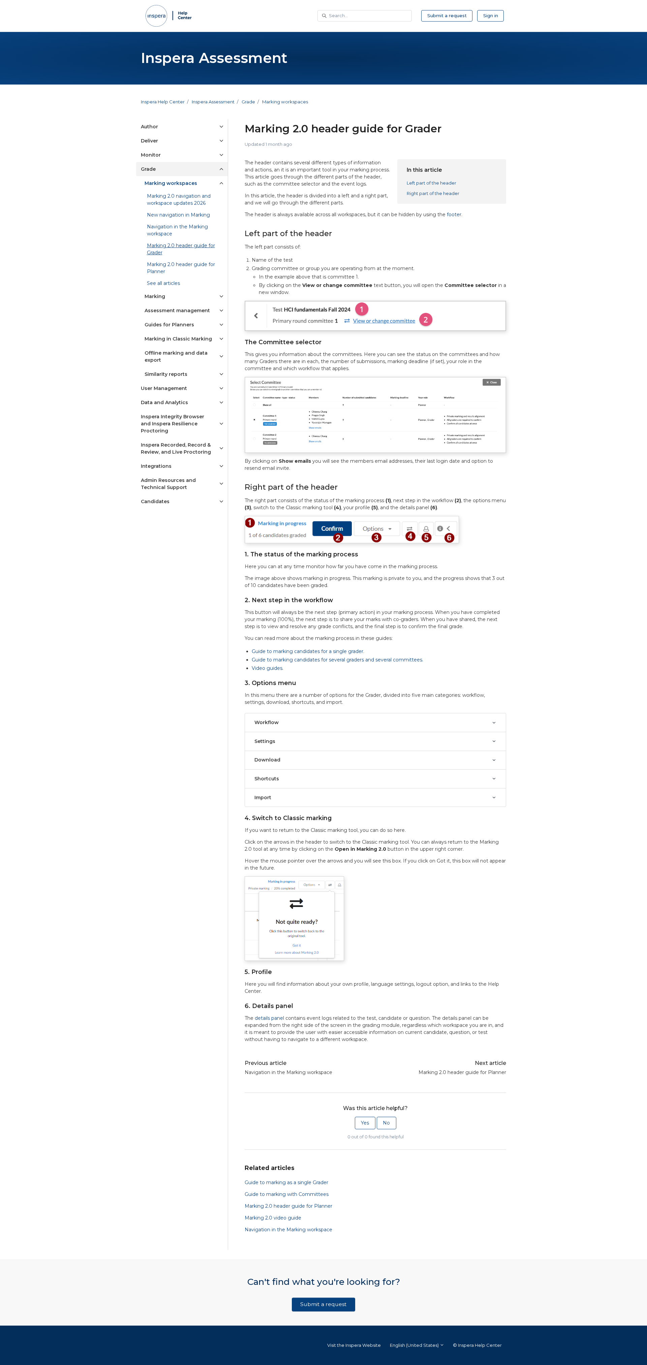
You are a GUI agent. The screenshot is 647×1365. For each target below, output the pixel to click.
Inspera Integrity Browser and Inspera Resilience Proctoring (172, 424)
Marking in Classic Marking (178, 339)
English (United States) (415, 1345)
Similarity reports (166, 374)
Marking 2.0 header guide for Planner (462, 1072)
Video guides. (267, 668)
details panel (269, 1018)
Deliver (149, 141)
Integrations (156, 466)
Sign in (490, 15)
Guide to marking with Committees (287, 1194)
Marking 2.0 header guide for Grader (181, 249)
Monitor (151, 155)
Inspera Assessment (213, 101)
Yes (365, 1123)
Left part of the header (431, 183)
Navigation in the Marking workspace (288, 1072)
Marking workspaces (285, 101)
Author (149, 127)
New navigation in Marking (178, 215)
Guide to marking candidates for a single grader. (308, 651)
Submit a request (447, 15)
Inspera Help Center (163, 101)
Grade (248, 101)
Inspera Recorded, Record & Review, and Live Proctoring (176, 448)
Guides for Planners (169, 325)
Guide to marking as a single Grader (286, 1182)
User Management (164, 388)
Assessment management (177, 310)
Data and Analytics (164, 402)
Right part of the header (433, 193)
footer (454, 215)
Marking (155, 296)
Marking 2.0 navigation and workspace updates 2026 (179, 199)
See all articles (163, 283)
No (386, 1123)
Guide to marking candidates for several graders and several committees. (337, 660)
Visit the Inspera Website (354, 1345)
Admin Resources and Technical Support (168, 483)
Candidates (155, 501)
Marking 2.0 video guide (273, 1218)
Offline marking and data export (176, 356)
